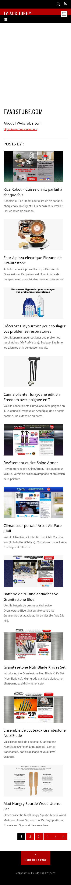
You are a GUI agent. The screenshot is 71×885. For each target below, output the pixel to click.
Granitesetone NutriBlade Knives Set (35, 667)
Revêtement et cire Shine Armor (31, 462)
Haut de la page (36, 860)
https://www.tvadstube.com (20, 129)
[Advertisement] (35, 63)
